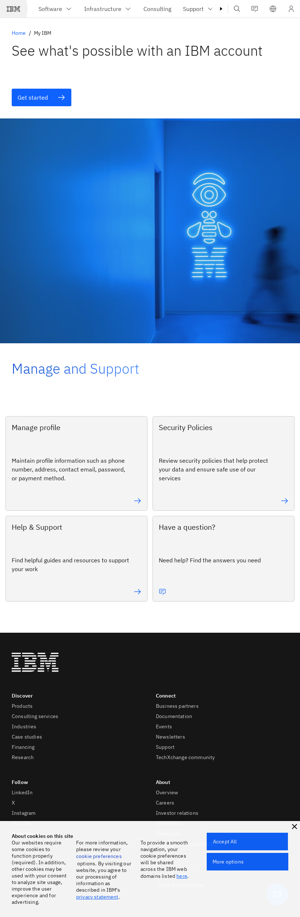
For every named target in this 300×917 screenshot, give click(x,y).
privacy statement (97, 897)
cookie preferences (99, 856)
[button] (272, 9)
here (181, 876)
